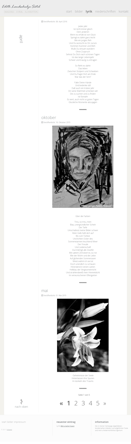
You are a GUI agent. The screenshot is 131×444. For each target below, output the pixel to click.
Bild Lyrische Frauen (67, 426)
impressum (20, 421)
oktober (48, 117)
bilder (79, 11)
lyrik (89, 11)
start (69, 11)
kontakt (123, 11)
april (21, 39)
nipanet (9, 430)
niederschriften (105, 11)
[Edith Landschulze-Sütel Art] (21, 8)
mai (44, 290)
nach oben (21, 406)
